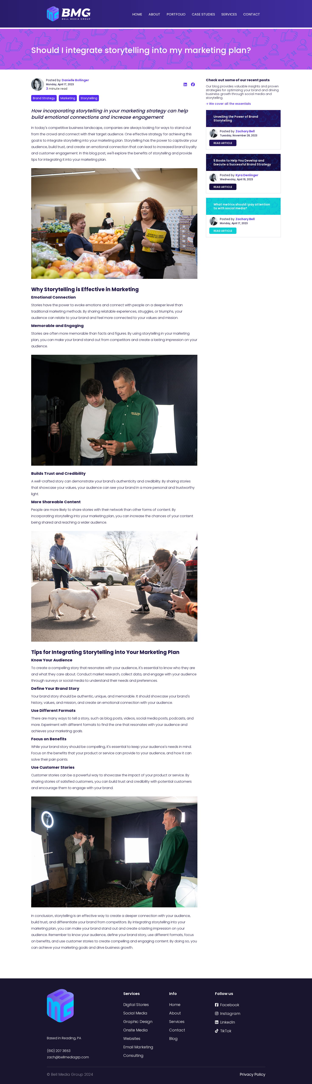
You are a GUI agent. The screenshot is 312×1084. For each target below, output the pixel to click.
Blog (173, 1038)
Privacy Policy (252, 1074)
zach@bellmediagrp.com (68, 1057)
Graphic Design (137, 1021)
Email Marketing (138, 1047)
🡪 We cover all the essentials (228, 104)
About (154, 14)
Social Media (135, 1013)
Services (229, 14)
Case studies (203, 14)
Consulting (133, 1055)
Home (137, 14)
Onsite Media (135, 1030)
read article (223, 143)
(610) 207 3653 (58, 1050)
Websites (131, 1038)
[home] (69, 14)
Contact (251, 14)
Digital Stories (136, 1004)
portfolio (176, 14)
